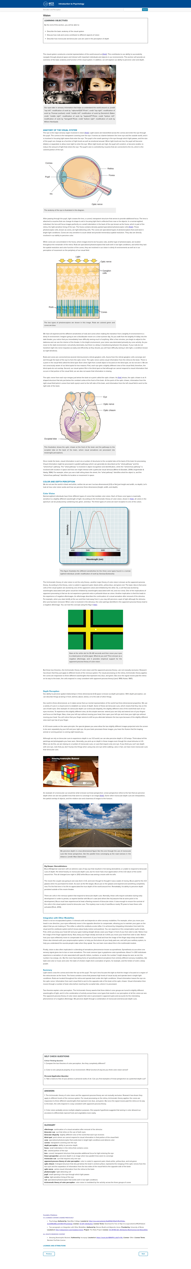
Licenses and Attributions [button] (54, 1246)
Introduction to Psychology (71, 4)
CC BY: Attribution (86, 1224)
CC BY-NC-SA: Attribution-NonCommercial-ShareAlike (128, 1230)
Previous (49, 1254)
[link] (104, 54)
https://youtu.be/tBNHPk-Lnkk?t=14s (109, 1238)
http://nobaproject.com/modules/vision (69, 1230)
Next (143, 1254)
